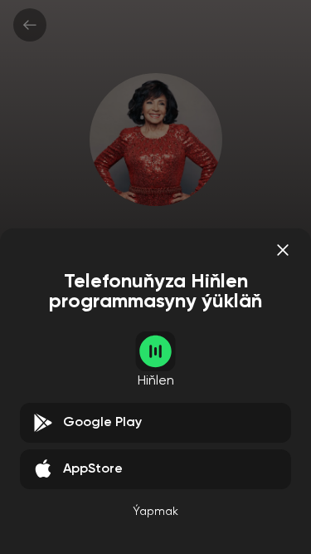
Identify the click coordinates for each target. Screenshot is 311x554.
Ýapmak (155, 511)
